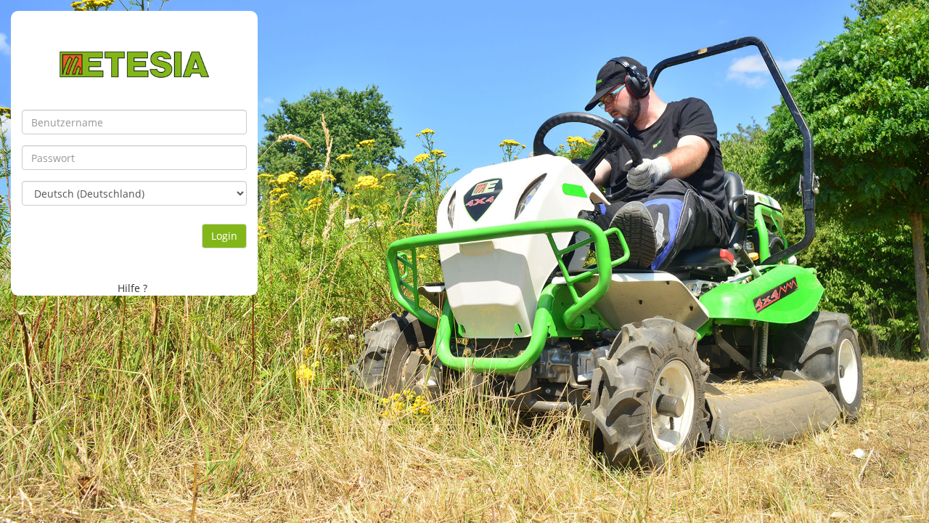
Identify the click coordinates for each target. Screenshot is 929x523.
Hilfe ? (132, 288)
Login (224, 236)
